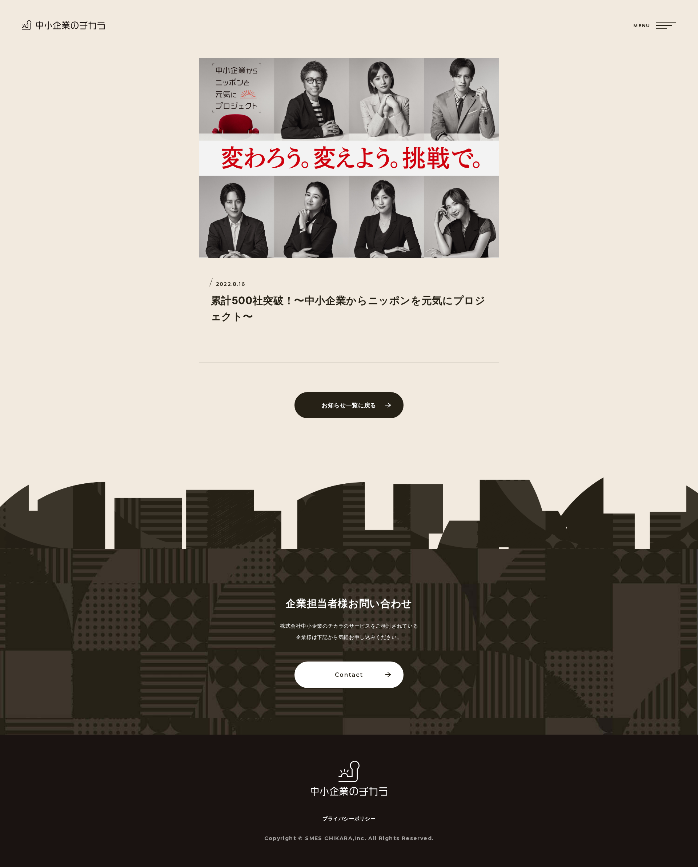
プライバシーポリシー (349, 818)
